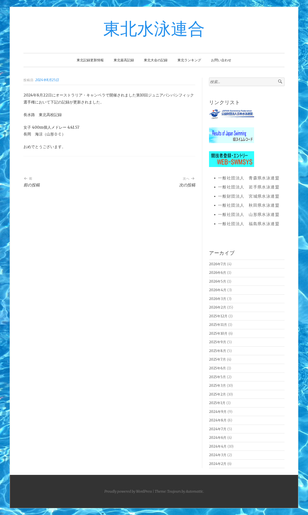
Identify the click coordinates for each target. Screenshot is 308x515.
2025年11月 (218, 325)
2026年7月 (217, 264)
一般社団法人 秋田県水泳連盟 (248, 206)
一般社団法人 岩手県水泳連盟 (248, 187)
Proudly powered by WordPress (128, 491)
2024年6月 (217, 437)
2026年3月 (217, 299)
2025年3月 (217, 385)
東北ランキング (189, 60)
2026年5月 (217, 281)
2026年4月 (217, 290)
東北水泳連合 (154, 29)
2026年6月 (217, 272)
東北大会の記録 (156, 60)
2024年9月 (218, 412)
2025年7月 (217, 359)
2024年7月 (217, 429)
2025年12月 (218, 316)
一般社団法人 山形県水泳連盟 (248, 215)
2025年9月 (217, 342)
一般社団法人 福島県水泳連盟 (248, 224)
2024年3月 (217, 455)
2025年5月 (217, 377)
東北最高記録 (124, 60)
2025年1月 (217, 403)
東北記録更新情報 (90, 60)
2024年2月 (217, 464)
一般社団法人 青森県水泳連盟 (248, 178)
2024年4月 (218, 446)
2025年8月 (217, 351)
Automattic (194, 491)
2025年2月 (217, 394)
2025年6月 (217, 368)
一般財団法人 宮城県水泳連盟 (248, 197)
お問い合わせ (221, 60)
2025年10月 (218, 333)
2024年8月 (218, 420)
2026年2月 (217, 307)
